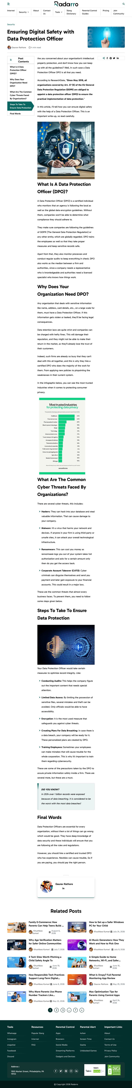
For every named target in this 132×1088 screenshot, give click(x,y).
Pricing (106, 10)
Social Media (61, 1045)
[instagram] (71, 1071)
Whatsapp (11, 1033)
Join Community (112, 1056)
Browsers (60, 1039)
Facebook (11, 1050)
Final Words (15, 113)
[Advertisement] (20, 159)
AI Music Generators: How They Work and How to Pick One (106, 941)
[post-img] (106, 37)
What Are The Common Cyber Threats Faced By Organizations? (21, 95)
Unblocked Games (88, 1050)
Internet (11, 10)
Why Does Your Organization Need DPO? (18, 82)
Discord (10, 1056)
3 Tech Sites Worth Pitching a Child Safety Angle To (45, 958)
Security (23, 12)
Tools (57, 12)
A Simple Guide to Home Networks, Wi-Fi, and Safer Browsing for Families (104, 958)
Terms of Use (110, 1045)
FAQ (33, 1045)
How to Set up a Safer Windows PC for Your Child (106, 924)
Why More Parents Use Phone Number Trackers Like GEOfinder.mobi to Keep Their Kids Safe (45, 993)
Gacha (83, 1045)
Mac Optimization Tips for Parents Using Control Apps (104, 993)
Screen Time (86, 1039)
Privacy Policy (110, 1050)
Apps (58, 1033)
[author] (9, 47)
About (36, 10)
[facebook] (107, 58)
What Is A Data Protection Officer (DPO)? (18, 70)
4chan (83, 1033)
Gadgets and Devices (65, 1056)
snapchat (11, 1045)
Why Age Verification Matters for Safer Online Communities (45, 941)
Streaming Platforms (65, 1050)
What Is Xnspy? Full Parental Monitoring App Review (105, 976)
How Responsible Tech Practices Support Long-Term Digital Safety (46, 976)
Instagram (11, 1039)
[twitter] (114, 58)
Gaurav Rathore (64, 884)
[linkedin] (63, 888)
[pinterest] (111, 58)
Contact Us (109, 1039)
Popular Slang (37, 1033)
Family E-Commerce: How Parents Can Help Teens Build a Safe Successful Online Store (46, 924)
